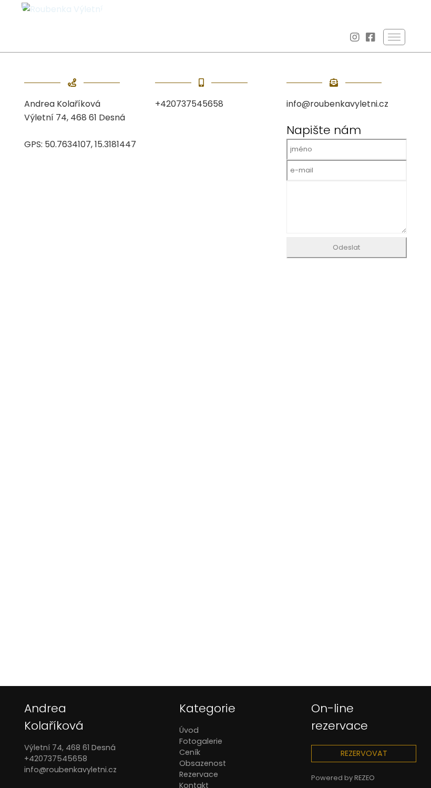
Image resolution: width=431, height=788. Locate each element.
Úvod (189, 730)
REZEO (364, 778)
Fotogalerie (200, 741)
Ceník (189, 752)
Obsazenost (202, 763)
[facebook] (370, 38)
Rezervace (198, 774)
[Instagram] (355, 38)
